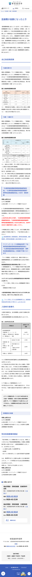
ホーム (2, 11)
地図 (16, 544)
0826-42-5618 (12, 512)
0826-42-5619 (12, 496)
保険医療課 (14, 11)
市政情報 (6, 11)
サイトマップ (23, 567)
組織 (10, 11)
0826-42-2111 (10, 546)
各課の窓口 (13, 520)
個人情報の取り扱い (15, 567)
